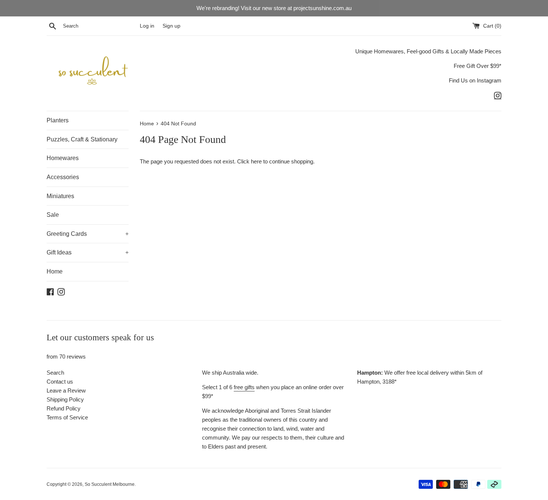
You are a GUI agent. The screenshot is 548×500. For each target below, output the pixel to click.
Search (55, 372)
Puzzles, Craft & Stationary (82, 139)
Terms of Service (67, 417)
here (256, 161)
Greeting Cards (88, 234)
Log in (147, 26)
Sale (53, 215)
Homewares (63, 158)
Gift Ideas (88, 252)
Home (55, 271)
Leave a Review (66, 390)
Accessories (63, 177)
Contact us (60, 381)
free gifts (244, 387)
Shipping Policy (65, 399)
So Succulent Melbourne (110, 484)
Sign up (171, 26)
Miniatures (60, 196)
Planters (58, 120)
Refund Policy (64, 408)
